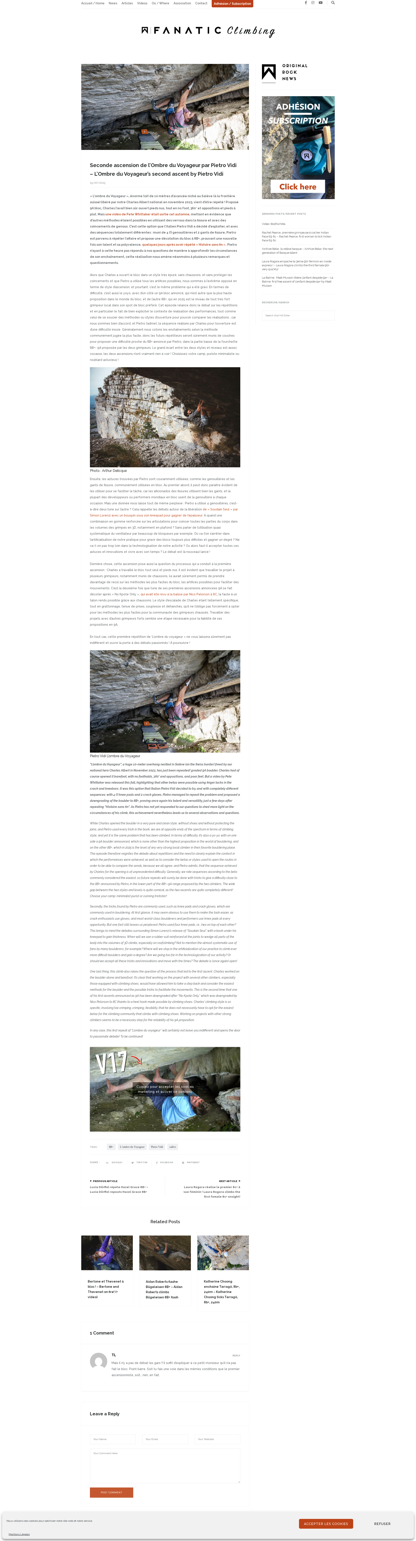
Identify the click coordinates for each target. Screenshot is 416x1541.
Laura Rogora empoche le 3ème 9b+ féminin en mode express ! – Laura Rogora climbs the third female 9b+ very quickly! (296, 265)
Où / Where (160, 3)
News (113, 3)
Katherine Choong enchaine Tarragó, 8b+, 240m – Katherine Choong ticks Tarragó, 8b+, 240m (222, 1292)
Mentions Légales (19, 1534)
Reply (236, 1355)
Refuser (382, 1524)
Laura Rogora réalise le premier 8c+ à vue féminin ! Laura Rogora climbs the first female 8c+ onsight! (212, 1191)
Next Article (228, 1181)
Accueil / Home (92, 3)
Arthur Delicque (114, 471)
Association (182, 3)
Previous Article (105, 1181)
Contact (201, 3)
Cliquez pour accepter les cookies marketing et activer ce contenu (165, 1089)
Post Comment (111, 1492)
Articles (127, 3)
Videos (142, 3)
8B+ (111, 1146)
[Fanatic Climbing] (208, 31)
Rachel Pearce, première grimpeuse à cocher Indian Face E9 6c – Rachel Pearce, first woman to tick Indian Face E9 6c (296, 236)
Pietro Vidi (157, 1146)
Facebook (166, 1162)
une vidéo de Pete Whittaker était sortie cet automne (147, 214)
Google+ (117, 1162)
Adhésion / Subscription (232, 3)
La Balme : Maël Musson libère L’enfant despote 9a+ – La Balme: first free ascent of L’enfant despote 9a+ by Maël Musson (297, 281)
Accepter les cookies (326, 1524)
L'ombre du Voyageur (132, 1146)
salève (172, 1146)
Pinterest (193, 1162)
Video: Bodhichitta (273, 224)
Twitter (141, 1162)
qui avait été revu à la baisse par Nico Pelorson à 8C (179, 594)
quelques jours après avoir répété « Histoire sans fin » (184, 244)
